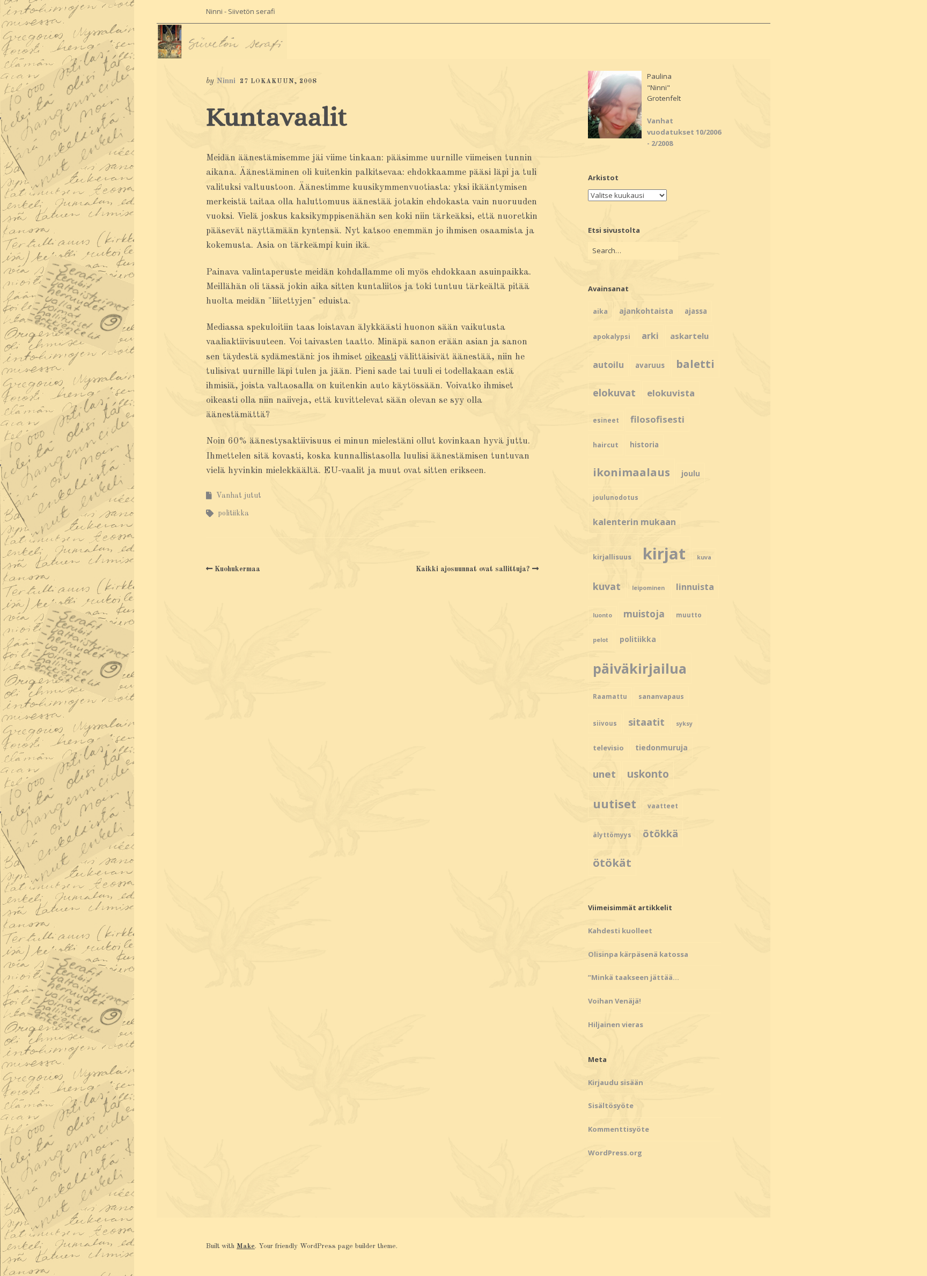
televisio (608, 748)
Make (246, 1246)
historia (644, 444)
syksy (684, 723)
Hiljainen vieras (615, 1024)
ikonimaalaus (631, 472)
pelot (600, 640)
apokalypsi (611, 336)
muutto (689, 615)
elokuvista (671, 393)
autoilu (608, 365)
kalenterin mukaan (634, 522)
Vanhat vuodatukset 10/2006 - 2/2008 (684, 132)
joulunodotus (615, 497)
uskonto (648, 774)
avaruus (650, 365)
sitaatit (646, 722)
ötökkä (660, 833)
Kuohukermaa (237, 569)
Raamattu (610, 696)
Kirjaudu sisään (615, 1082)
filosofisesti (657, 419)
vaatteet (663, 806)
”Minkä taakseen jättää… (633, 977)
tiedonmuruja (661, 747)
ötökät (612, 862)
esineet (606, 420)
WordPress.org (615, 1152)
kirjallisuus (612, 557)
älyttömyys (612, 835)
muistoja (644, 614)
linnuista (695, 587)
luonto (602, 615)
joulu (690, 473)
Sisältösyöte (611, 1105)
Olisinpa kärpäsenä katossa (638, 954)
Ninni (226, 81)
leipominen (648, 588)
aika (600, 311)
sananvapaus (661, 696)
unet (604, 773)
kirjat (664, 553)
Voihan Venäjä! (614, 1001)
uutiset (614, 804)
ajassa (696, 311)
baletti (695, 363)
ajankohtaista (646, 311)
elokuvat (614, 392)
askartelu (689, 335)
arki (650, 336)
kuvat (607, 586)
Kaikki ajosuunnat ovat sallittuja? (473, 569)
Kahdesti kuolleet (620, 930)
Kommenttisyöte (618, 1129)
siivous (605, 723)
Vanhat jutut (238, 495)
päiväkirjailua (640, 668)
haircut (606, 444)
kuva (704, 557)
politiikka (233, 513)
